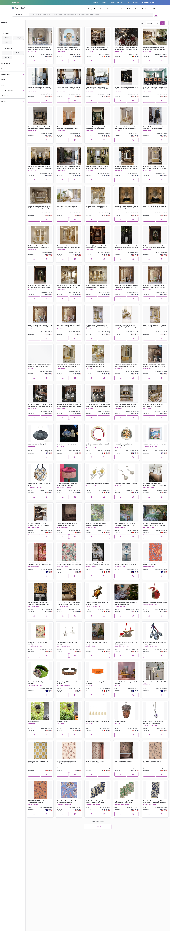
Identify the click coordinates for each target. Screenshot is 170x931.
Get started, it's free (148, 2)
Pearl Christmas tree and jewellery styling (96, 643)
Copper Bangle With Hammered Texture (67, 682)
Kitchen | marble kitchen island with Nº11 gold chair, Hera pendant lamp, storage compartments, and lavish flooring (39, 128)
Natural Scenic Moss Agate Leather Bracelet (39, 682)
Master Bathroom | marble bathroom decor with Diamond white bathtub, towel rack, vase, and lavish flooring (68, 88)
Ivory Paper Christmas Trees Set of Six (155, 682)
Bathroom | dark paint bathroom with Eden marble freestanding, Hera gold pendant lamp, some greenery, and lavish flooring (126, 246)
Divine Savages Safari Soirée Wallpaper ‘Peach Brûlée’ (95, 762)
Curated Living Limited (64, 804)
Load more (97, 826)
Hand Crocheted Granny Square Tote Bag (39, 484)
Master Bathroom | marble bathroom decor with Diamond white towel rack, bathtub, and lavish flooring (39, 88)
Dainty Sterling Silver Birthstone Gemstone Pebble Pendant (153, 722)
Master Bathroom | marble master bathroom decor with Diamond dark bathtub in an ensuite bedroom (154, 48)
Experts (137, 9)
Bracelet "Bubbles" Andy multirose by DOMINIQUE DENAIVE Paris (125, 603)
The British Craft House (93, 448)
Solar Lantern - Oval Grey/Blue (37, 444)
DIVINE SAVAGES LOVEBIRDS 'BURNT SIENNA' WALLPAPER (154, 564)
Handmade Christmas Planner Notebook (37, 643)
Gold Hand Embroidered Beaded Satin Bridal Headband (98, 445)
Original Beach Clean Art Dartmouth (154, 444)
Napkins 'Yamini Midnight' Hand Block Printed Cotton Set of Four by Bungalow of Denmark (97, 801)
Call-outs (130, 9)
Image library (87, 9)
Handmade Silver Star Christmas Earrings (67, 643)
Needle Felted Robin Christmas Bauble (155, 602)
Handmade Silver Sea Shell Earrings (125, 483)
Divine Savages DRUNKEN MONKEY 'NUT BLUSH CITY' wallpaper (68, 524)
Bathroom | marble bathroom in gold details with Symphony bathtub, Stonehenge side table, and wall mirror (125, 365)
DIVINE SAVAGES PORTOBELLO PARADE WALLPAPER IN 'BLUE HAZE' (125, 564)
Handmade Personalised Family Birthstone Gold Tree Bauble (124, 445)
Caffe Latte (89, 51)
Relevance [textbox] (150, 23)
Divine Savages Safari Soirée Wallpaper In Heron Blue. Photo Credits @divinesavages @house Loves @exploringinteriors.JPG (155, 484)
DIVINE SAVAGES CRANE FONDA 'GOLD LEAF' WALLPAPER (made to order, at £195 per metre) (69, 603)
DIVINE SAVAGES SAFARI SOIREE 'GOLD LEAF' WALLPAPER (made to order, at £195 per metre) (38, 603)
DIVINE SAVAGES (148, 487)
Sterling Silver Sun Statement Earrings (97, 483)
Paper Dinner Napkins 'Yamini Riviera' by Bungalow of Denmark (68, 801)
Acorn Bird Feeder (33, 721)
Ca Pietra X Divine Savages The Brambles (38, 762)
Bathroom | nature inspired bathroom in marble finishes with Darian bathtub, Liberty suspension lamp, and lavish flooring (69, 167)
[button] (15, 2)
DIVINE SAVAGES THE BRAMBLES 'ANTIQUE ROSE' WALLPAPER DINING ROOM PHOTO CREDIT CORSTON (39, 564)
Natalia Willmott (119, 606)
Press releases (111, 9)
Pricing (113, 2)
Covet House (32, 51)
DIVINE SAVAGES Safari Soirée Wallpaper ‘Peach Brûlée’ (66, 762)
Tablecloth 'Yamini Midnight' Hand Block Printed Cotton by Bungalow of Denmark (154, 801)
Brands (96, 9)
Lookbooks (121, 9)
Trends (102, 9)
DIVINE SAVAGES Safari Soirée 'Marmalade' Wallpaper (37, 801)
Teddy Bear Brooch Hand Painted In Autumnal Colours (97, 603)
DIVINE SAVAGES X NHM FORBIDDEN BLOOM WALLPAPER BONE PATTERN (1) (69, 564)
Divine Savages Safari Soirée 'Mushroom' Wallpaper (123, 762)
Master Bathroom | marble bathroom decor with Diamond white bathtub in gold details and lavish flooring (97, 88)
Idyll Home (31, 446)
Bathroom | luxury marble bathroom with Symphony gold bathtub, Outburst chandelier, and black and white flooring (155, 167)
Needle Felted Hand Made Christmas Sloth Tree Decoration (125, 643)
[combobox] (153, 23)
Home (79, 9)
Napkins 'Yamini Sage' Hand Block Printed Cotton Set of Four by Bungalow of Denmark (124, 801)
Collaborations (146, 9)
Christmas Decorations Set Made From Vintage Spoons (155, 643)
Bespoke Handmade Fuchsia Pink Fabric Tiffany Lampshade (67, 484)
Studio (155, 9)
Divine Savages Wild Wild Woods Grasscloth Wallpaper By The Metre (96, 524)
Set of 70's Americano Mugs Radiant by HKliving (97, 682)
